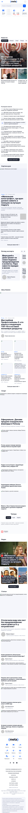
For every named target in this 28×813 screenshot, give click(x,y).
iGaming (20, 758)
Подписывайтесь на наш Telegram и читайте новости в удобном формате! (14, 123)
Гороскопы (7, 752)
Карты (20, 752)
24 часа (8, 517)
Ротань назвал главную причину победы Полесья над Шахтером (11, 445)
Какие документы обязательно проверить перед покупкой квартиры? (13, 655)
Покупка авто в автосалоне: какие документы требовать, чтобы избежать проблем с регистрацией (13, 679)
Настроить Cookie (13, 783)
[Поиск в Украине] (24, 6)
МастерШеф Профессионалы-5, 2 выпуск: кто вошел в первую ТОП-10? (9, 82)
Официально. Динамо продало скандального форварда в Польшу (12, 421)
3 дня (13, 517)
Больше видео (12, 586)
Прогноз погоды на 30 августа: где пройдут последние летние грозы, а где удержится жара (9, 216)
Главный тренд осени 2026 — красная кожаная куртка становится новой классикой (12, 237)
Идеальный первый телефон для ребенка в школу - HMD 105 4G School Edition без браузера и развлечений (13, 224)
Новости (7, 747)
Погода (22, 40)
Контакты (13, 775)
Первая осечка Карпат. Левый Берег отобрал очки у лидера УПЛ (12, 465)
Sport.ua (13, 779)
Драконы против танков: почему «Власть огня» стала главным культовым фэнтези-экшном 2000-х (9, 575)
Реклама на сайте (13, 777)
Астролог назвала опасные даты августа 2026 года (11, 703)
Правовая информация (13, 773)
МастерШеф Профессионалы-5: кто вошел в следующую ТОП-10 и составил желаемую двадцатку (12, 324)
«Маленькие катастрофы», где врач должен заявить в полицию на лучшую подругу (12, 200)
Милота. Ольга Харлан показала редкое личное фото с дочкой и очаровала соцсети (13, 507)
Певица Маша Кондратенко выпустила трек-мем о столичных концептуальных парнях (20, 378)
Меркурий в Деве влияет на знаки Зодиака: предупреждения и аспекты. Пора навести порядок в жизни (10, 261)
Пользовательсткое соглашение (13, 771)
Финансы (13, 752)
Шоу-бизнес (4, 40)
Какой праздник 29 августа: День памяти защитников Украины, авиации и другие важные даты (12, 231)
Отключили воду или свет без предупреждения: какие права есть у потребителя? (13, 623)
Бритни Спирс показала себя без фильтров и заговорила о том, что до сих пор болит (6, 378)
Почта (13, 747)
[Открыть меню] (2, 2)
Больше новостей (12, 244)
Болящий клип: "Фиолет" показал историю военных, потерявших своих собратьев (18, 356)
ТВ (13, 758)
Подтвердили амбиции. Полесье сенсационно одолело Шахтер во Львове (11, 486)
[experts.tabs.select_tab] (22, 251)
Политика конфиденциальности (13, 769)
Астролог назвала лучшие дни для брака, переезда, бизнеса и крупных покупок (12, 727)
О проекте (13, 781)
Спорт (16, 40)
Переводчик (6, 758)
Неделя (18, 517)
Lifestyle (11, 40)
